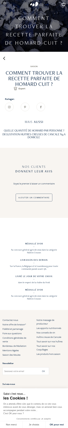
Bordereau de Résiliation (14, 346)
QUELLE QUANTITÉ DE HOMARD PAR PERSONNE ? (34, 130)
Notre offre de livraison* (14, 324)
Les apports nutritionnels (48, 328)
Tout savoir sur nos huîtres (49, 341)
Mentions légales (10, 350)
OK (43, 371)
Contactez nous (10, 320)
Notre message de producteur (45, 321)
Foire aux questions (12, 333)
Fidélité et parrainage (12, 329)
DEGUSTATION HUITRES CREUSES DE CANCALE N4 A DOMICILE (34, 135)
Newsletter (8, 363)
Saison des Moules (11, 354)
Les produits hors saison (48, 354)
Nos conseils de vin (45, 332)
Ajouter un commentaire (34, 197)
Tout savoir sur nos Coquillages (45, 347)
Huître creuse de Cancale (48, 337)
